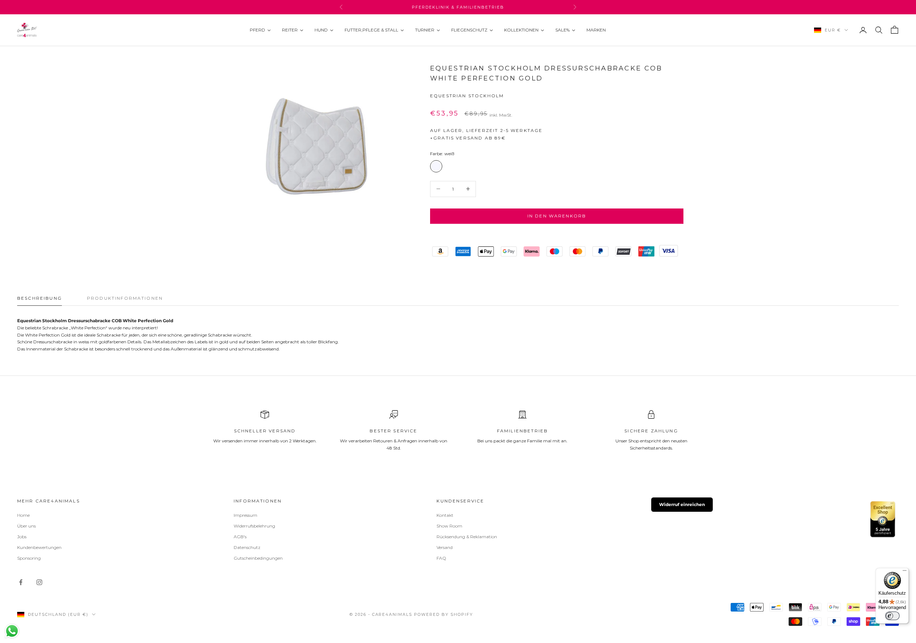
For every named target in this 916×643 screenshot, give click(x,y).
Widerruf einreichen (682, 504)
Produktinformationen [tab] (125, 298)
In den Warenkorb (556, 216)
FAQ (441, 558)
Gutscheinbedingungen (258, 558)
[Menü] (904, 572)
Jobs (21, 536)
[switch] (892, 616)
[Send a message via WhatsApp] (12, 631)
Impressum (245, 515)
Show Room (449, 526)
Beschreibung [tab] (39, 298)
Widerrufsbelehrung (254, 526)
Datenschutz (247, 547)
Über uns (26, 526)
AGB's (240, 536)
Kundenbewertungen (39, 547)
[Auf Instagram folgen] (39, 582)
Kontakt (445, 515)
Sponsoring (29, 558)
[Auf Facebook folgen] (20, 582)
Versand (445, 547)
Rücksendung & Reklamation (467, 536)
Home (23, 515)
